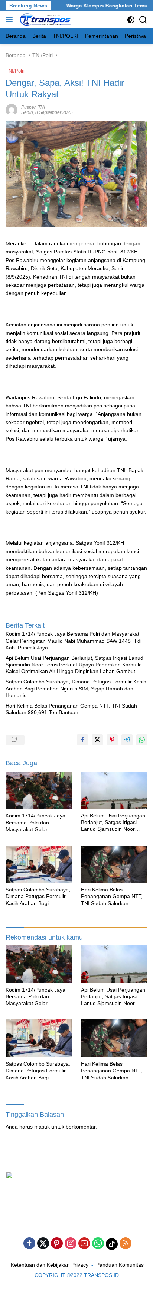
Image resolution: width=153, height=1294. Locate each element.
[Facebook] (29, 1243)
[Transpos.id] (44, 19)
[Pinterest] (57, 1243)
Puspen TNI (33, 107)
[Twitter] (43, 1243)
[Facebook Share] (82, 739)
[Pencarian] (143, 20)
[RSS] (125, 1243)
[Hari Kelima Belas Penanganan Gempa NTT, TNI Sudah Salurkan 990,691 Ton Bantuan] (114, 864)
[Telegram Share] (127, 739)
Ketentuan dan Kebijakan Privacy (49, 1265)
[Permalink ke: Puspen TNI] (11, 109)
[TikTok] (112, 1244)
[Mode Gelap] (131, 20)
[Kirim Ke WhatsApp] (141, 739)
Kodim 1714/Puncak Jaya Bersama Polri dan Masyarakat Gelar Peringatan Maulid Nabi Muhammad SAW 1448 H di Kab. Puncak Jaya (73, 640)
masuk (42, 1127)
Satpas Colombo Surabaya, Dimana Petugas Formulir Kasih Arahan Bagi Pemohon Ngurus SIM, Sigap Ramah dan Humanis (76, 688)
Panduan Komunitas (120, 1265)
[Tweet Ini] (97, 739)
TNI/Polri (15, 71)
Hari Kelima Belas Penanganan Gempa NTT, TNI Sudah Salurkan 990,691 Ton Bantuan (71, 709)
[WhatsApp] (98, 1243)
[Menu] (11, 19)
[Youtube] (84, 1243)
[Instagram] (70, 1243)
